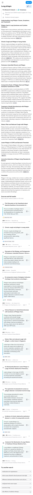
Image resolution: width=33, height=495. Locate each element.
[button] (29, 2)
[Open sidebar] (2, 2)
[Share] (29, 6)
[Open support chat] (30, 492)
